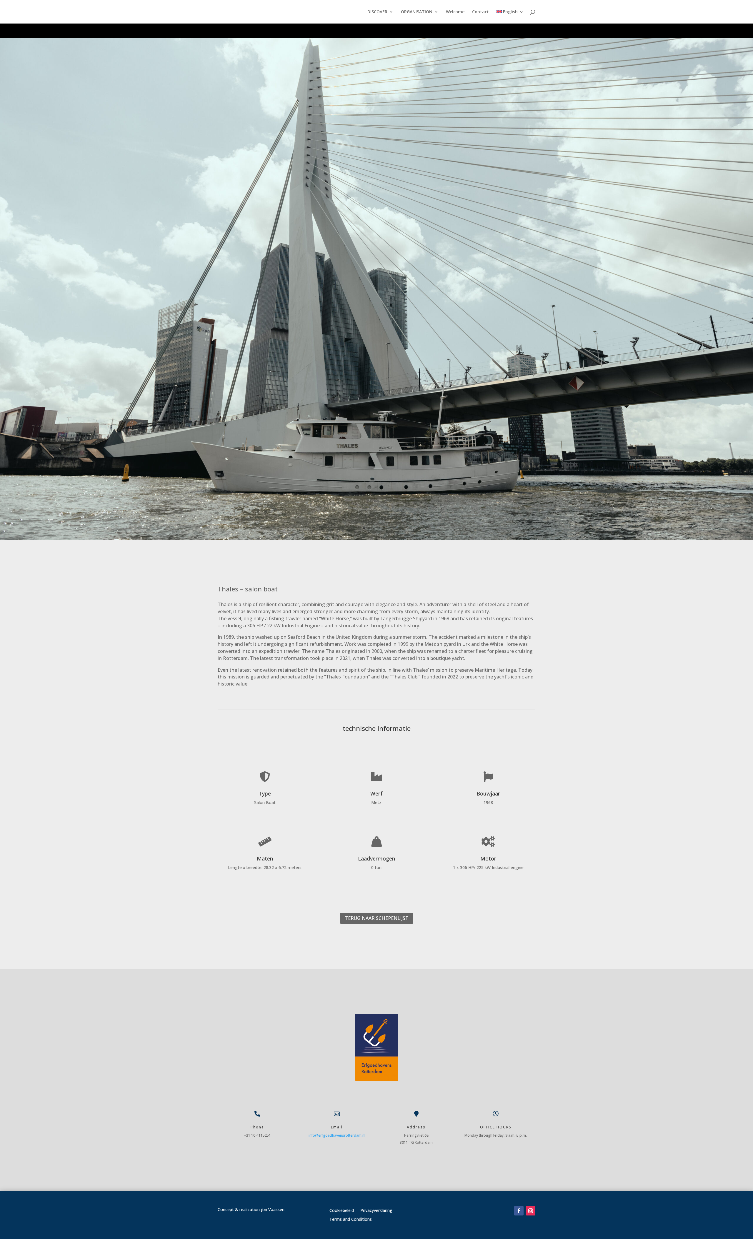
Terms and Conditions (350, 1219)
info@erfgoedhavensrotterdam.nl (337, 1135)
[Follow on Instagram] (530, 1210)
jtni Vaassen (272, 1209)
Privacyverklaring (376, 1210)
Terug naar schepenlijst (377, 918)
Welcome (455, 12)
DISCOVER (377, 12)
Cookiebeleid (341, 1210)
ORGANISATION (416, 12)
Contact (480, 12)
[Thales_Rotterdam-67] (376, 538)
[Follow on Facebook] (519, 1210)
